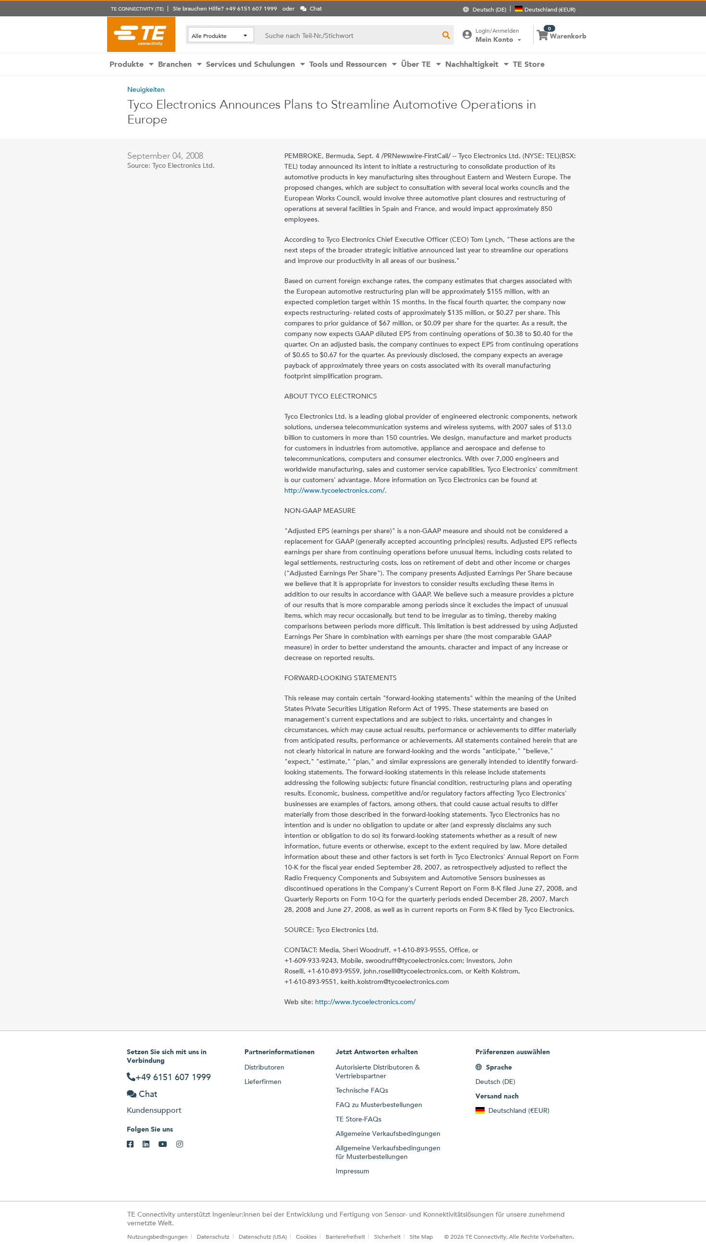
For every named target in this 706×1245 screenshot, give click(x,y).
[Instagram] (184, 1144)
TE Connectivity (141, 34)
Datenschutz (213, 1236)
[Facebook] (135, 1144)
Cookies (306, 1236)
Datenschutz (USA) (263, 1236)
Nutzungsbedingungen (157, 1236)
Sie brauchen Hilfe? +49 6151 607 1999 (225, 8)
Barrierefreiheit (345, 1236)
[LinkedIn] (150, 1144)
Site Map (421, 1236)
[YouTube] (167, 1144)
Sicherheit (387, 1236)
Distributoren (264, 1067)
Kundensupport (154, 1110)
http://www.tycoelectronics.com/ (334, 490)
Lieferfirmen (262, 1081)
